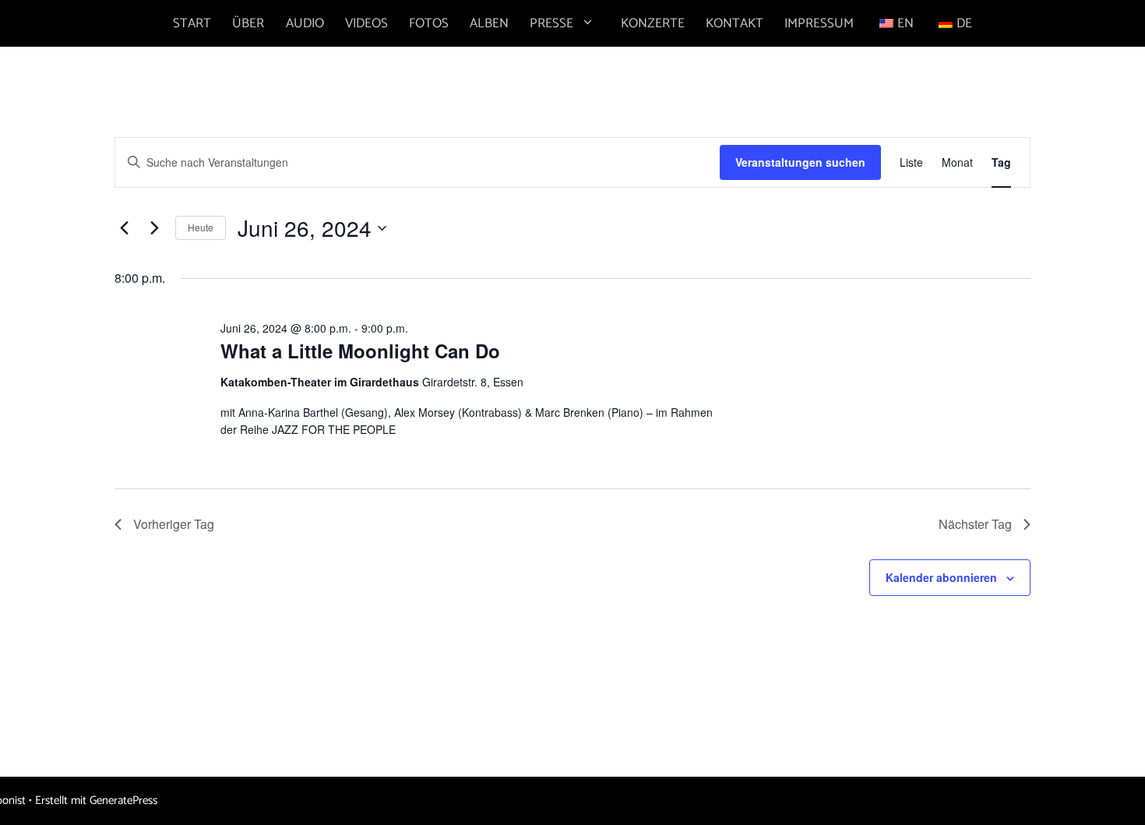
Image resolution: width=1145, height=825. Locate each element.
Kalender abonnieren (941, 577)
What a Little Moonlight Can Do (360, 350)
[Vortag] (123, 228)
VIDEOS (366, 23)
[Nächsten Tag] (154, 228)
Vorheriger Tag (173, 524)
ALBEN (489, 23)
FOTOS (429, 23)
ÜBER (248, 23)
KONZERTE (653, 23)
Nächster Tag (975, 524)
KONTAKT (734, 23)
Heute (200, 227)
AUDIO (305, 23)
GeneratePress (123, 800)
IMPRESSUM (819, 23)
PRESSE (551, 23)
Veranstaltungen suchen (800, 162)
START (192, 23)
